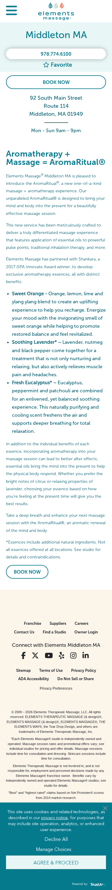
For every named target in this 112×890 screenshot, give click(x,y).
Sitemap (23, 670)
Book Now (56, 82)
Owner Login (86, 632)
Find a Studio (54, 632)
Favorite (60, 65)
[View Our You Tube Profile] (48, 656)
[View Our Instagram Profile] (73, 656)
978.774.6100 (56, 54)
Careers (81, 623)
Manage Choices (53, 849)
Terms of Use (51, 670)
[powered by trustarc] (97, 884)
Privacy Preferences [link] (56, 688)
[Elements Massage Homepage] (56, 11)
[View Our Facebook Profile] (23, 656)
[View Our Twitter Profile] (35, 656)
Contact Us (24, 632)
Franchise (32, 623)
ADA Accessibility (33, 679)
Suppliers (58, 623)
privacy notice (54, 817)
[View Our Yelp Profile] (61, 656)
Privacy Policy (83, 670)
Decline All (56, 839)
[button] (11, 11)
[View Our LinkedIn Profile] (85, 656)
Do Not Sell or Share (75, 679)
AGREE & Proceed (56, 862)
